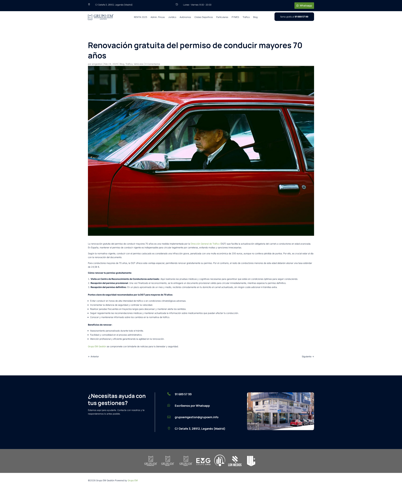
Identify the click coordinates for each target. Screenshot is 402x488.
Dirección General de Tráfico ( (206, 243)
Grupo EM (133, 480)
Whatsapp (306, 5)
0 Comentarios (152, 64)
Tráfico (246, 17)
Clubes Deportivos (203, 17)
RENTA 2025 (140, 17)
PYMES (235, 17)
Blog (255, 17)
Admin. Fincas (158, 17)
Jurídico (172, 17)
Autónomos (185, 17)
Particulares (222, 17)
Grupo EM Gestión (97, 346)
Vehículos (138, 64)
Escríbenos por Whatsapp (192, 405)
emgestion (97, 64)
